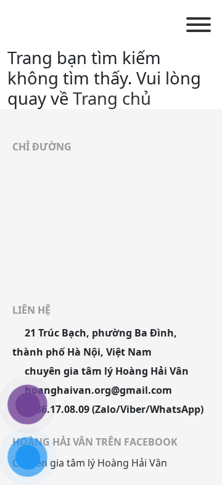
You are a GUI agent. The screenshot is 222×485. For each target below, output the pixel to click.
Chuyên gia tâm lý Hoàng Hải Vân (89, 463)
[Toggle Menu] (198, 24)
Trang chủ (112, 98)
